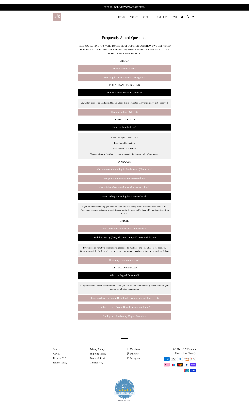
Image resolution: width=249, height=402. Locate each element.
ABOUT (134, 17)
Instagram (135, 358)
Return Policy (60, 362)
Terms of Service (98, 358)
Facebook (135, 349)
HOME (121, 17)
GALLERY (162, 17)
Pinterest (134, 353)
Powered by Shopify (185, 353)
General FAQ (96, 362)
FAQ (175, 17)
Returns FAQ (59, 358)
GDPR (56, 353)
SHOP (146, 17)
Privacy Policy (97, 349)
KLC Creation (189, 349)
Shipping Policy (98, 353)
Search (56, 349)
